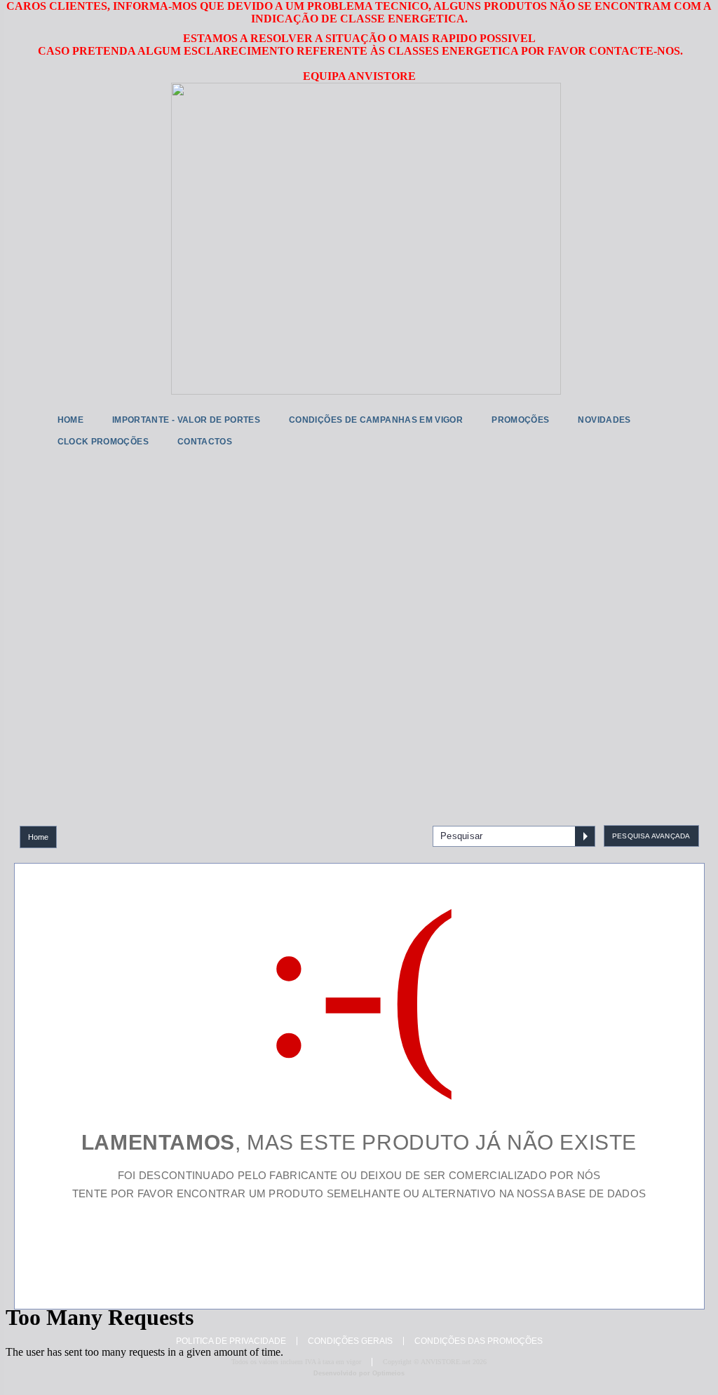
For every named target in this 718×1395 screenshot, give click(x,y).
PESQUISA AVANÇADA (651, 836)
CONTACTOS (204, 442)
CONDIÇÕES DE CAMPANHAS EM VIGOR (376, 420)
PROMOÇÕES (520, 420)
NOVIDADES (604, 420)
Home (38, 837)
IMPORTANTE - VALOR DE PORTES (186, 420)
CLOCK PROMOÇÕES (103, 442)
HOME (70, 420)
